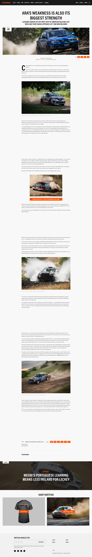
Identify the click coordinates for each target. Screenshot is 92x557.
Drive (53, 542)
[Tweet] (82, 57)
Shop (77, 2)
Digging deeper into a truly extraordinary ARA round (46, 199)
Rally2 (36, 441)
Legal (53, 550)
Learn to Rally (39, 2)
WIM (22, 2)
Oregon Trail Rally (31, 441)
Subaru (42, 441)
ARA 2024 (26, 441)
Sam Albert (39, 441)
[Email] (69, 442)
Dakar (18, 2)
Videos (32, 2)
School (81, 2)
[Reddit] (65, 442)
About (85, 2)
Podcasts (26, 2)
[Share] (78, 57)
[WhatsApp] (85, 57)
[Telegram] (88, 57)
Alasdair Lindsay (43, 59)
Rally (14, 2)
